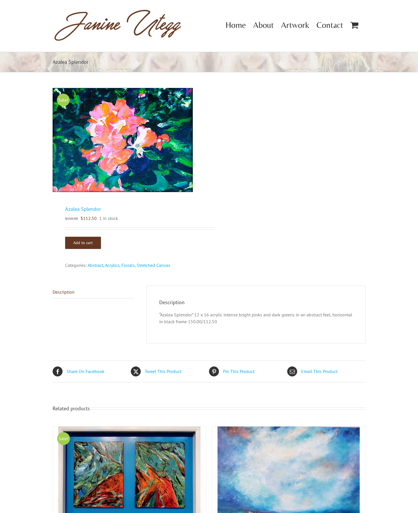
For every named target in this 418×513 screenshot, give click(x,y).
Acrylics (112, 265)
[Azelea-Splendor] (128, 140)
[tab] (93, 292)
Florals (128, 265)
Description (64, 292)
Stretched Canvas (153, 265)
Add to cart (83, 242)
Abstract (95, 265)
